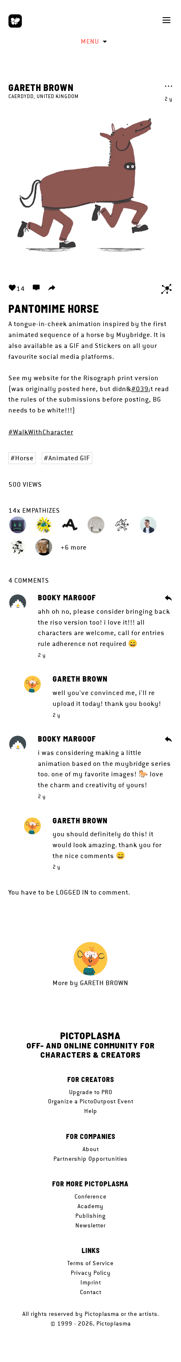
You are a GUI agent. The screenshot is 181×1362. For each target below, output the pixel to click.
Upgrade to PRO (90, 1092)
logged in (72, 892)
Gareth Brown (41, 87)
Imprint (90, 1282)
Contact (90, 1292)
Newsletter (90, 1225)
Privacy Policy (91, 1272)
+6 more (74, 547)
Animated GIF (69, 458)
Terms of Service (90, 1263)
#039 (140, 388)
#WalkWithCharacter (40, 432)
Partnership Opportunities (90, 1158)
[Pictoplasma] (15, 21)
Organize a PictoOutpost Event (90, 1101)
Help (90, 1111)
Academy (90, 1206)
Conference (90, 1196)
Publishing (90, 1215)
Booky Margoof (67, 598)
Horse (24, 458)
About (91, 1149)
